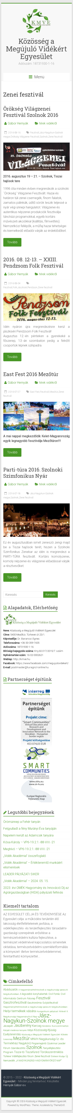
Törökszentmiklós (51, 1052)
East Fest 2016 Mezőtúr (30, 374)
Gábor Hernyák (18, 123)
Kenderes (46, 1026)
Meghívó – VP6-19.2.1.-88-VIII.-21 (26, 849)
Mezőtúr (54, 391)
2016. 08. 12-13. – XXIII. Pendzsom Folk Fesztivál (33, 262)
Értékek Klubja (58, 1056)
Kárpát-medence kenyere (15, 1030)
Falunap (31, 998)
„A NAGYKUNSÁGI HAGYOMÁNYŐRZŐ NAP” (39, 1060)
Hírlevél (62, 1011)
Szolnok (44, 136)
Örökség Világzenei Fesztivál (25, 136)
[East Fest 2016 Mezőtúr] (36, 403)
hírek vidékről (48, 123)
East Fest (35, 391)
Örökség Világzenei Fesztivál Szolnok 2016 (30, 111)
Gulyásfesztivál (50, 1002)
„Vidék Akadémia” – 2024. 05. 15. (26, 881)
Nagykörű (25, 1043)
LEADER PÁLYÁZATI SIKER (21, 874)
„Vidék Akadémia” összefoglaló (24, 856)
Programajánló (39, 1043)
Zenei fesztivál (55, 136)
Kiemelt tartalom (21, 906)
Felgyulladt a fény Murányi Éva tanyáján (29, 828)
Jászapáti (8, 1026)
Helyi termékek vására (19, 1011)
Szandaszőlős (18, 1048)
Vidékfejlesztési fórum (23, 1056)
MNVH (34, 1039)
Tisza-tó (19, 1052)
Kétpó (30, 1030)
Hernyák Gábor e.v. (15, 1085)
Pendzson (32, 287)
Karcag (36, 1026)
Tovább (12, 967)
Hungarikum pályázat (47, 1011)
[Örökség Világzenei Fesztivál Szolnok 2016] (36, 144)
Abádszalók (10, 989)
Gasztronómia (34, 1002)
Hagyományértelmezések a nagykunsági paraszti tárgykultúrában (35, 1007)
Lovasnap (7, 1039)
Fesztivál (34, 132)
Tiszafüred (32, 1052)
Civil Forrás (54, 994)
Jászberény (22, 1026)
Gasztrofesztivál (14, 1002)
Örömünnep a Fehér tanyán (21, 822)
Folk (15, 287)
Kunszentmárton (60, 1026)
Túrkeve (7, 1056)
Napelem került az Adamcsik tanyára (28, 835)
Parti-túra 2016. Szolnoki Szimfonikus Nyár (33, 472)
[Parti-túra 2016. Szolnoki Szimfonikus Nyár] (36, 505)
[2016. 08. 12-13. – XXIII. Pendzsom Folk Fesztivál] (36, 295)
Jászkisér (22, 287)
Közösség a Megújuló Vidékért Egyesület (36, 48)
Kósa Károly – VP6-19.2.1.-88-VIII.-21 (29, 842)
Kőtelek (64, 1034)
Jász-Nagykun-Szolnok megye (34, 1018)
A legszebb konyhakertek (34, 993)
